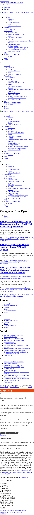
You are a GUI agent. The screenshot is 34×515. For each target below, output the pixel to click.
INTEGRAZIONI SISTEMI (12, 54)
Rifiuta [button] (7, 433)
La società (7, 17)
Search (3, 4)
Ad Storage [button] (3, 483)
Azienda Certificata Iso (14, 26)
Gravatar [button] (2, 507)
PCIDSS (10, 39)
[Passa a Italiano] (7, 7)
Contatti (6, 59)
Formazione (7, 27)
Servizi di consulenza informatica (14, 335)
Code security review (14, 44)
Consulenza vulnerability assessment (15, 350)
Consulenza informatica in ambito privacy (16, 352)
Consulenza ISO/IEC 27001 (16, 34)
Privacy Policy (4, 387)
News (5, 58)
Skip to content (4, 1)
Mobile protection (13, 46)
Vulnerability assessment (15, 37)
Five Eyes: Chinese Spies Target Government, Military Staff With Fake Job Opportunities (16, 224)
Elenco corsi (11, 29)
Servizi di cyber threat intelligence (18, 48)
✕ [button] (0, 393)
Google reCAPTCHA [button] (6, 504)
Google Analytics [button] (5, 449)
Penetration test (12, 32)
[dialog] (17, 411)
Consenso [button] (3, 435)
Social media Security (14, 51)
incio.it (30, 387)
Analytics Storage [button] (5, 493)
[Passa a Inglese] (7, 9)
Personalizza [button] (14, 433)
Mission (10, 24)
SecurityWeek (6, 240)
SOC (5, 53)
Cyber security (8, 31)
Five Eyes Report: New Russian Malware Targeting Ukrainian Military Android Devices (15, 270)
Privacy (10, 36)
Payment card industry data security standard (17, 348)
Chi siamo (11, 19)
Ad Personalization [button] (5, 490)
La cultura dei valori (14, 22)
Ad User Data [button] (4, 487)
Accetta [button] (2, 433)
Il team (10, 21)
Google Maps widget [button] (6, 500)
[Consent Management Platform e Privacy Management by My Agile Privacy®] (17, 512)
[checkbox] (17, 485)
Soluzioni (10, 56)
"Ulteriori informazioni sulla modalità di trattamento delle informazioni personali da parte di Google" (16, 472)
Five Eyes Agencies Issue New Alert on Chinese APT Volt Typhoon (14, 247)
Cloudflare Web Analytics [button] (7, 497)
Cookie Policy (14, 387)
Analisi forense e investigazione (17, 49)
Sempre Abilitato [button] (15, 449)
